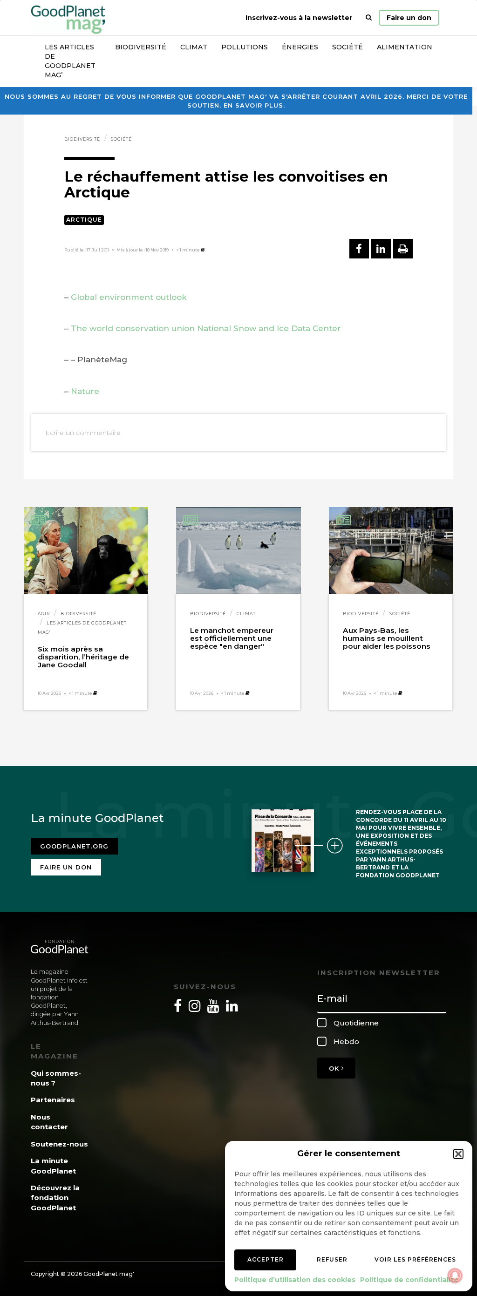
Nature (85, 391)
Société (347, 47)
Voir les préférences (415, 1259)
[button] (458, 1154)
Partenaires (53, 1099)
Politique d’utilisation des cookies (294, 1280)
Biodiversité (140, 47)
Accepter (265, 1259)
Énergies (300, 47)
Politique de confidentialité (409, 1280)
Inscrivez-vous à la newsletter (298, 18)
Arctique (84, 219)
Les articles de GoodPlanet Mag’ (70, 61)
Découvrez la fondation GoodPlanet (55, 1197)
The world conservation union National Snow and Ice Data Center (206, 328)
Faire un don (409, 18)
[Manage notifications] (455, 1275)
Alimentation (404, 47)
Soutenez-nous (59, 1144)
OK (335, 1068)
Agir (44, 613)
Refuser (332, 1259)
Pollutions (244, 47)
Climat (193, 47)
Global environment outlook (129, 297)
